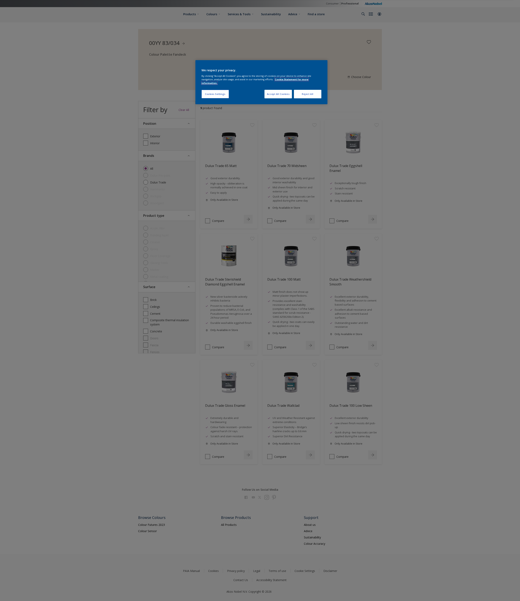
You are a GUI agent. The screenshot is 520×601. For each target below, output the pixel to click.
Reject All (307, 93)
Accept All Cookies (278, 93)
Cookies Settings (215, 93)
